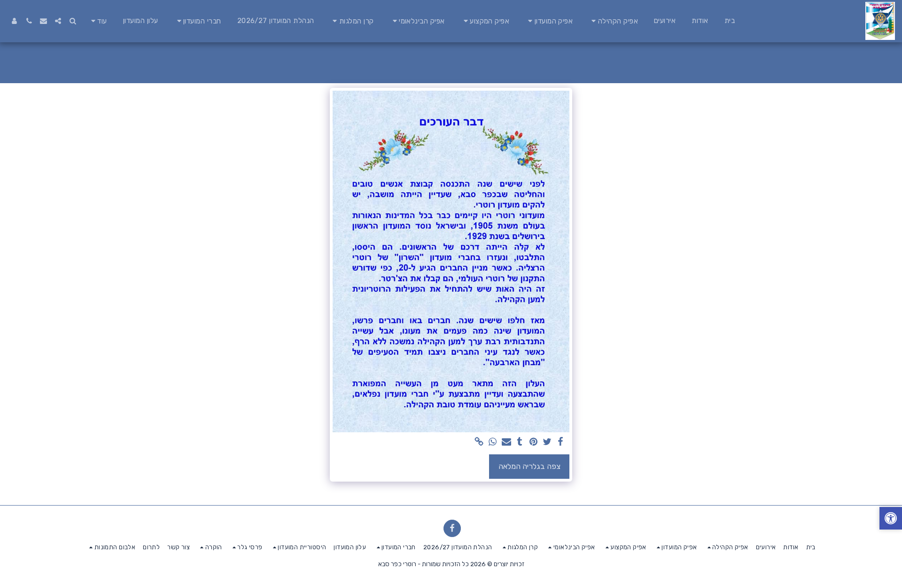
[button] (613, 21)
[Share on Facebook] (561, 442)
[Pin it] (533, 442)
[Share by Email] (506, 442)
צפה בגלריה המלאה (529, 466)
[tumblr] (520, 442)
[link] (479, 442)
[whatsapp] (493, 442)
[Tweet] (547, 442)
